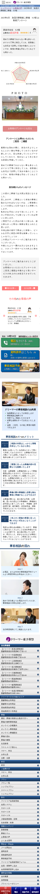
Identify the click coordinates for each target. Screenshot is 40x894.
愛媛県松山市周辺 (8, 700)
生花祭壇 (4, 744)
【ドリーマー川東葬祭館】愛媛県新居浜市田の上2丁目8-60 (14, 674)
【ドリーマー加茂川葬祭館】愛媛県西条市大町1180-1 (12, 692)
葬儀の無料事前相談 (9, 722)
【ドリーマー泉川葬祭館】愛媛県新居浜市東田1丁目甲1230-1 (14, 668)
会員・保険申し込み (9, 866)
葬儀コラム (5, 833)
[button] (4, 2)
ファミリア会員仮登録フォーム (13, 862)
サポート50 (5, 815)
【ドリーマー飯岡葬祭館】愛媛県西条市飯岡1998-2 (11, 686)
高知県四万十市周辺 (9, 711)
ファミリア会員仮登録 (10, 801)
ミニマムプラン (7, 794)
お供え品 (4, 754)
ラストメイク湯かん (9, 747)
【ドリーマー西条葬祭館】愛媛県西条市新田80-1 (11, 680)
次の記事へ (28, 288)
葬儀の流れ (5, 736)
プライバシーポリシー (10, 884)
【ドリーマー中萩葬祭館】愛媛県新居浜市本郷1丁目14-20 (13, 656)
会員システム (6, 804)
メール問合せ (6, 848)
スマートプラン (7, 790)
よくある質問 (6, 841)
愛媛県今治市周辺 (8, 704)
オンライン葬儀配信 (9, 733)
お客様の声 (5, 837)
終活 (3, 765)
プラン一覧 (5, 783)
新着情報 (4, 830)
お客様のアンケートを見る (20, 128)
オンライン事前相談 (9, 729)
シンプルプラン (7, 787)
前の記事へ (11, 288)
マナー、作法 (6, 751)
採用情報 (4, 880)
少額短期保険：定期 (9, 819)
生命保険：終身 (7, 823)
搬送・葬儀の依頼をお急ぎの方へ (14, 718)
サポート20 (5, 808)
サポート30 (5, 812)
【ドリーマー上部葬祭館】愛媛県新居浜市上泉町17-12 (12, 662)
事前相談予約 (6, 858)
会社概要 (4, 876)
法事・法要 (5, 758)
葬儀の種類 (5, 740)
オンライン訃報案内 (9, 725)
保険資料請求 (6, 855)
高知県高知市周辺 (8, 708)
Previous (4, 316)
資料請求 (4, 851)
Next (36, 316)
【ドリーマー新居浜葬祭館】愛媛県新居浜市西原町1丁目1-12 (14, 650)
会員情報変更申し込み (10, 869)
